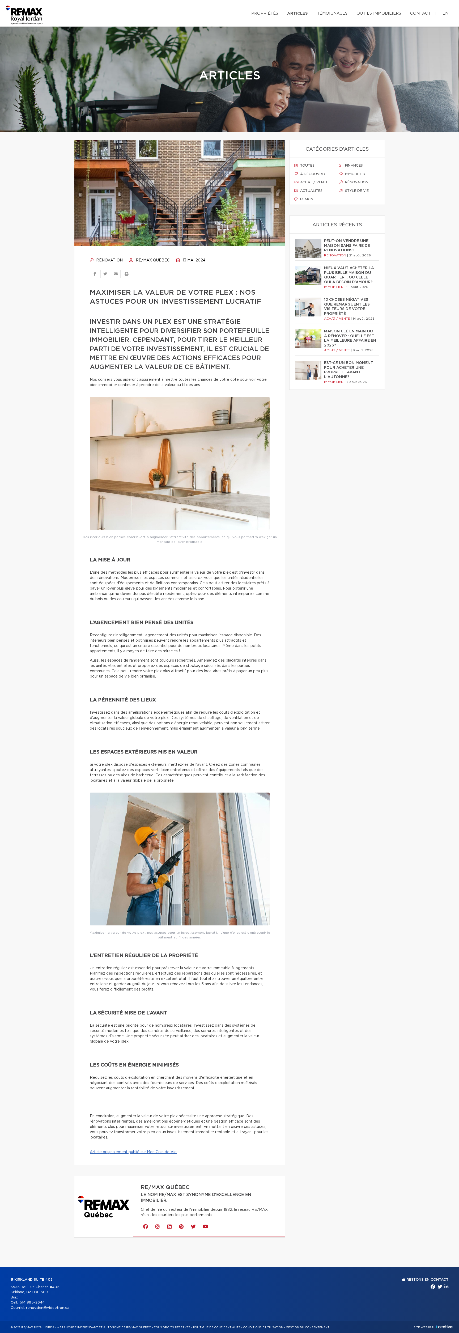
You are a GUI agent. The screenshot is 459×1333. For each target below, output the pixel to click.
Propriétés (264, 13)
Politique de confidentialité (216, 1327)
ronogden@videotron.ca (47, 1308)
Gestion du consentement (307, 1327)
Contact (420, 13)
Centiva (444, 1326)
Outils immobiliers (378, 13)
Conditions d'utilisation (263, 1327)
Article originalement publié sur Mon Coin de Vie (133, 1152)
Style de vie (356, 191)
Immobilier (354, 174)
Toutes (306, 165)
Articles (297, 13)
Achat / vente (313, 182)
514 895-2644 (32, 1302)
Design (306, 199)
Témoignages (332, 13)
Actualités (310, 191)
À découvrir (312, 174)
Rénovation (109, 260)
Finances (353, 165)
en (445, 13)
